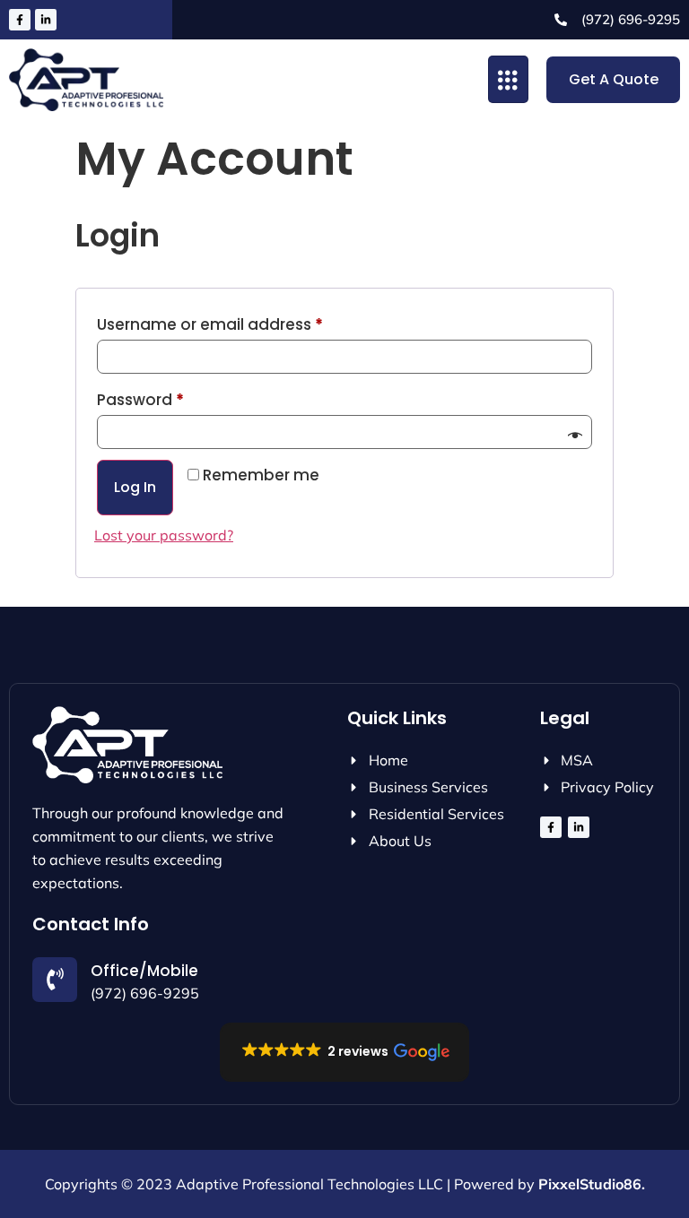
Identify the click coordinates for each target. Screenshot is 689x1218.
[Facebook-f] (20, 19)
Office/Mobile (144, 970)
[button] (344, 1052)
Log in (135, 487)
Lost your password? (163, 535)
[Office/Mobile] (54, 979)
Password (174, 397)
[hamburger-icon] (508, 79)
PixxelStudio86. (591, 1184)
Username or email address (244, 322)
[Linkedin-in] (46, 19)
